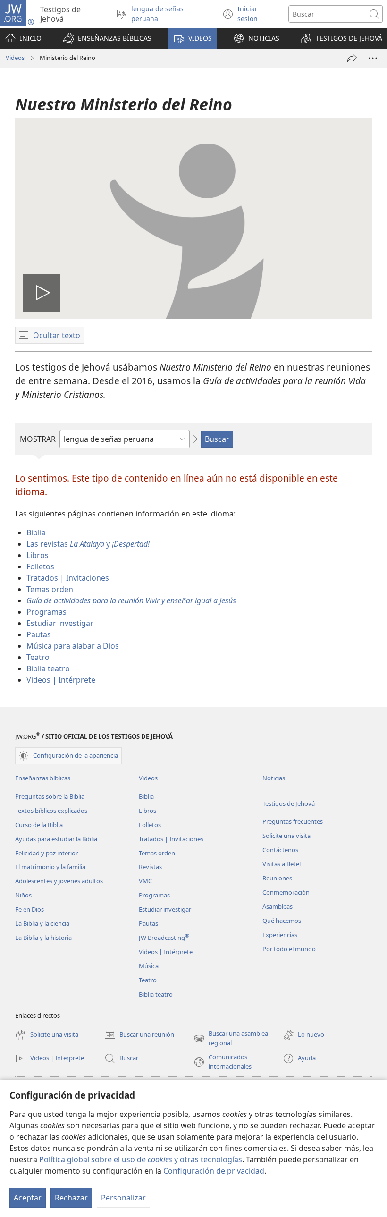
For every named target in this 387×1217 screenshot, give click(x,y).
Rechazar (71, 1197)
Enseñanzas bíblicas (42, 778)
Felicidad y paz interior (46, 853)
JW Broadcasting (164, 937)
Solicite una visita (286, 835)
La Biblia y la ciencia (42, 923)
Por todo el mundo (289, 949)
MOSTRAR (38, 439)
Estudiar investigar (59, 623)
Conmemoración (286, 892)
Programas (46, 612)
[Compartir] (352, 58)
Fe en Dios (29, 909)
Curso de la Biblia (39, 824)
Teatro (38, 657)
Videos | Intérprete (60, 680)
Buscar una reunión (139, 1035)
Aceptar (28, 1197)
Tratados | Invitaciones (67, 578)
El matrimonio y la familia (50, 866)
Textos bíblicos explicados (51, 810)
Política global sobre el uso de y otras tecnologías (140, 1159)
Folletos (40, 566)
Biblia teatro (48, 668)
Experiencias (279, 934)
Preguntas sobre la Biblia (49, 796)
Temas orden (49, 589)
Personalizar (123, 1197)
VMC (145, 881)
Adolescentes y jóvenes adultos (59, 881)
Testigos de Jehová (288, 803)
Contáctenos (280, 849)
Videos (15, 57)
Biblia (36, 532)
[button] (107, 38)
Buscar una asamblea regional (231, 1038)
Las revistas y (88, 544)
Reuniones (277, 878)
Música (149, 966)
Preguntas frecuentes (292, 821)
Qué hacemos (281, 920)
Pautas (38, 634)
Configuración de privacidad (213, 1171)
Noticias (273, 778)
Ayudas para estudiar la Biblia (56, 839)
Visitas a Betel (281, 864)
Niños (23, 895)
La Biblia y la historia (43, 937)
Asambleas (277, 906)
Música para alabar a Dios (72, 646)
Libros (37, 555)
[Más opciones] (372, 58)
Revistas (150, 866)
